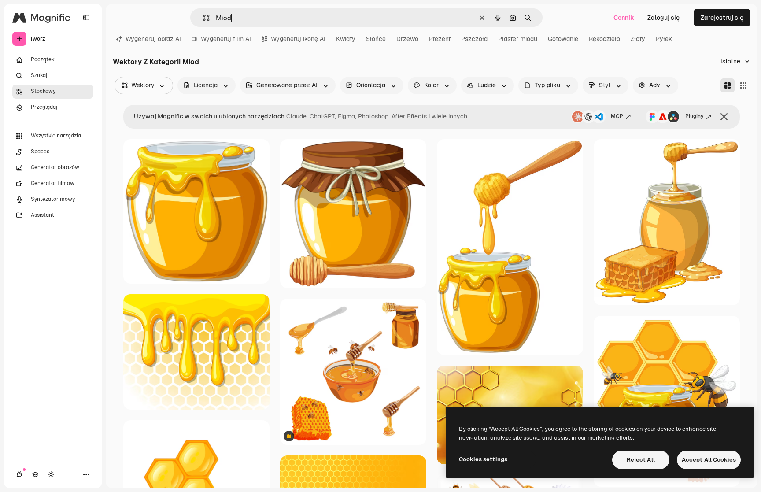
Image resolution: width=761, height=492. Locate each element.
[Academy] (35, 474)
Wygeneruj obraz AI (153, 39)
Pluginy (694, 116)
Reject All (641, 459)
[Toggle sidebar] (86, 18)
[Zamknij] (724, 116)
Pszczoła (474, 39)
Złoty (638, 39)
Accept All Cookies (709, 459)
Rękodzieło (604, 39)
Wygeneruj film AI (226, 39)
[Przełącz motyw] (51, 474)
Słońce (376, 39)
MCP (617, 116)
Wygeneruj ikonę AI (298, 39)
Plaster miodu (517, 39)
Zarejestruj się (722, 18)
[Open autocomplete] (203, 18)
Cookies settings (483, 459)
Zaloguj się (663, 18)
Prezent (440, 39)
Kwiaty (345, 39)
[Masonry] (727, 85)
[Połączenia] (19, 474)
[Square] (743, 85)
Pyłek (664, 39)
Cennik (623, 18)
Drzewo (407, 39)
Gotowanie (563, 39)
